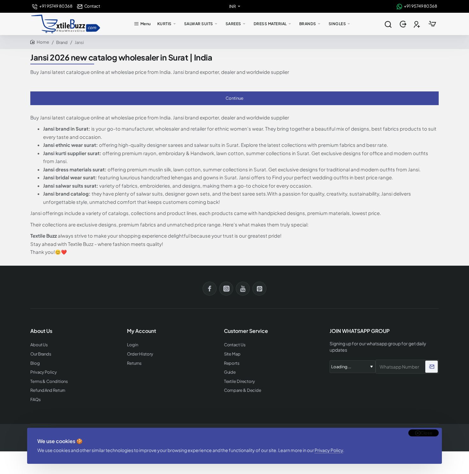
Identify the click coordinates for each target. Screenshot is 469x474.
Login (132, 344)
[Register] (417, 24)
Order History (140, 354)
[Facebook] (210, 289)
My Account (141, 331)
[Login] (404, 24)
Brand (62, 42)
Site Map (232, 354)
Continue (234, 98)
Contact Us (235, 344)
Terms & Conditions (49, 381)
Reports (232, 363)
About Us (39, 344)
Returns (134, 363)
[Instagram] (226, 289)
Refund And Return (47, 390)
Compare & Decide (242, 390)
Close (426, 432)
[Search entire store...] (388, 24)
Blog (35, 363)
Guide (230, 372)
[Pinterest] (259, 289)
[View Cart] (432, 24)
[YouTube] (243, 289)
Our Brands (40, 354)
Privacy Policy (329, 450)
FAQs (35, 399)
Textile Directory (239, 381)
